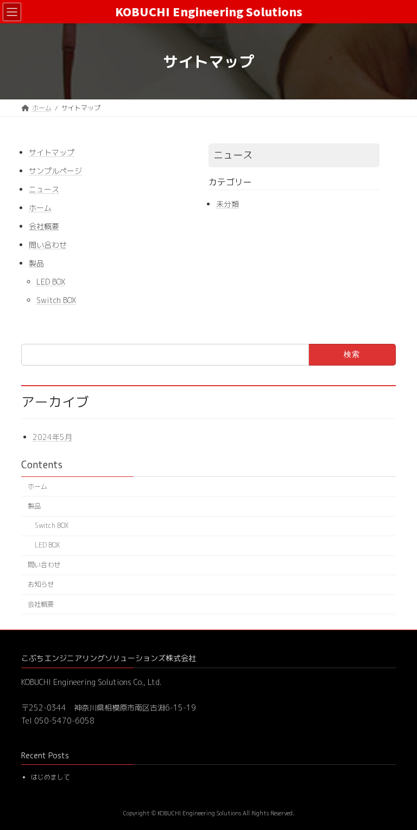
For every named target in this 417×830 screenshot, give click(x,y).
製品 (36, 263)
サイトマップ (51, 152)
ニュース (44, 189)
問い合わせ (48, 245)
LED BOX (51, 281)
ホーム (40, 208)
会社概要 (44, 226)
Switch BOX (56, 300)
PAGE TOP (396, 794)
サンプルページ (55, 171)
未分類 (227, 204)
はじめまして (50, 777)
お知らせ (41, 584)
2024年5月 (52, 437)
